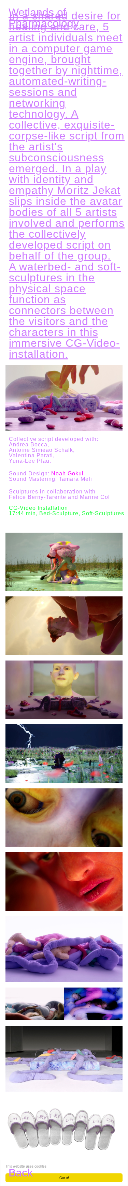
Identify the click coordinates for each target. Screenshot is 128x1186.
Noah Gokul (67, 473)
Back (21, 1173)
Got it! (64, 1177)
